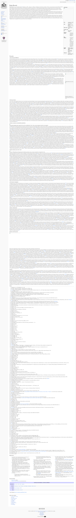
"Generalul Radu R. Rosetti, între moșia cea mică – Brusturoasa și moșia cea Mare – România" (38, 391)
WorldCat (23, 484)
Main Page (2, 12)
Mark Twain (12, 497)
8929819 (48, 378)
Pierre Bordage (13, 504)
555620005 (70, 299)
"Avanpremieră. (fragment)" (34, 451)
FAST (20, 484)
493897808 (39, 473)
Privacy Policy (42, 512)
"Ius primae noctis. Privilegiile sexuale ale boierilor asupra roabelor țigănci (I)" (32, 397)
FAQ (1, 17)
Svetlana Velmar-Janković (14, 496)
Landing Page (3, 11)
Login (74, 0)
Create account (71, 0)
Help (1, 16)
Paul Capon (12, 503)
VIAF (16, 484)
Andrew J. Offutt (13, 499)
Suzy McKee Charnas (14, 498)
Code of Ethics (42, 513)
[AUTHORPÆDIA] (4, 4)
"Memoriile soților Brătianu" (22, 449)
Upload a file (2, 23)
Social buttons (3, 30)
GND (18, 484)
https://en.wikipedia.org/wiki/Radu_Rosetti (20, 492)
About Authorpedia (3, 18)
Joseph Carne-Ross (13, 502)
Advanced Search (3, 24)
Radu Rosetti (13, 480)
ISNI (14, 484)
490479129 (55, 301)
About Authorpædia (41, 514)
